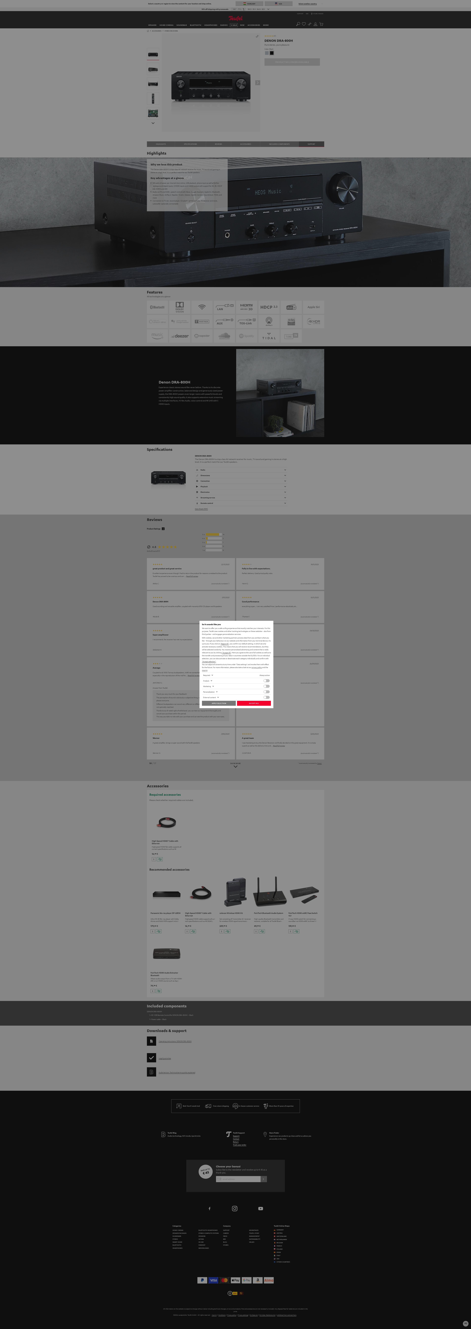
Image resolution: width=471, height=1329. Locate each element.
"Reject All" (225, 643)
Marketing (207, 686)
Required (206, 675)
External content (209, 697)
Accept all (254, 703)
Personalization (209, 692)
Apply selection (219, 703)
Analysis (206, 681)
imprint (204, 670)
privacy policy (257, 667)
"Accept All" (226, 652)
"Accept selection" (209, 661)
